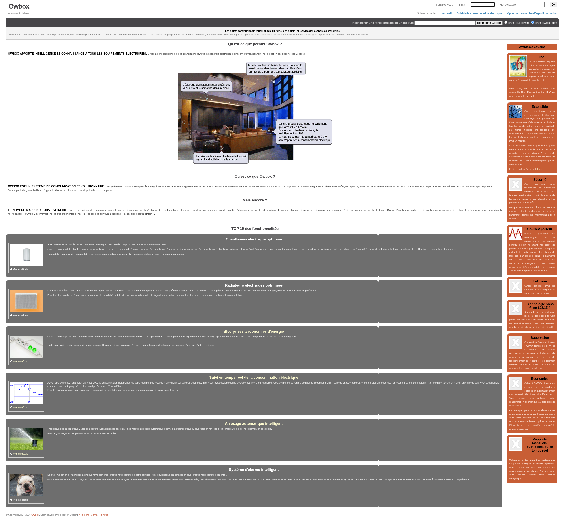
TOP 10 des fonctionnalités (255, 229)
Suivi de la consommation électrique (479, 13)
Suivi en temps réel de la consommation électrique (253, 377)
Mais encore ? (255, 200)
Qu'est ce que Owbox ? (255, 176)
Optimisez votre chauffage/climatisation (532, 13)
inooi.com (84, 514)
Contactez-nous (99, 514)
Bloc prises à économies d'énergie (254, 331)
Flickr (539, 169)
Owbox (19, 6)
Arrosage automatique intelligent (254, 423)
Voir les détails (20, 361)
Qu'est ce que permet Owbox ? (255, 44)
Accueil (447, 13)
